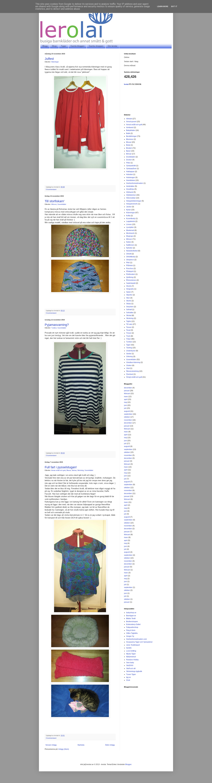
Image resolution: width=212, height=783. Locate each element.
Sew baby (130, 663)
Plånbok (129, 265)
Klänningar (55, 62)
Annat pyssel (131, 122)
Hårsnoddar (131, 198)
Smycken (129, 307)
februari (127, 394)
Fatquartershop (132, 627)
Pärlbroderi (130, 274)
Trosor (128, 333)
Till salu (129, 324)
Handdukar (130, 180)
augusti (127, 411)
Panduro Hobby (132, 660)
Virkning (129, 356)
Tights (128, 321)
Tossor (128, 327)
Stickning (80, 470)
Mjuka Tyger (131, 654)
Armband (129, 127)
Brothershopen (132, 622)
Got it (174, 6)
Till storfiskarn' (54, 201)
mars (126, 397)
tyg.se (128, 677)
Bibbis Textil (131, 618)
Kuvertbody (130, 218)
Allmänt (129, 119)
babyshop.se (131, 613)
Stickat (74, 470)
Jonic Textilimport (133, 645)
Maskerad (130, 230)
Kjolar (128, 210)
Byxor (128, 151)
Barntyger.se (131, 616)
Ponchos (129, 268)
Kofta (128, 216)
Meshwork (130, 233)
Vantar (128, 354)
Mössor (54, 204)
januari (127, 391)
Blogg (45, 46)
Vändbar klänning (133, 362)
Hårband (129, 192)
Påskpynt (129, 271)
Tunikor (54, 328)
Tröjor (128, 339)
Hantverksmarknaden (134, 183)
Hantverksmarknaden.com (136, 639)
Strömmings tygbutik (134, 671)
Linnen (129, 224)
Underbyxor (130, 351)
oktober (127, 417)
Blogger (128, 764)
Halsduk (129, 174)
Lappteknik (130, 221)
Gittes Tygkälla (132, 633)
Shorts (128, 286)
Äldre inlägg (110, 745)
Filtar (128, 163)
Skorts (128, 301)
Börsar (128, 154)
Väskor (129, 365)
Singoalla (130, 289)
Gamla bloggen (78, 46)
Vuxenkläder (61, 204)
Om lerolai (112, 46)
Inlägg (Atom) (63, 749)
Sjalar (128, 292)
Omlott (128, 254)
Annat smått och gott (58, 470)
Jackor (128, 207)
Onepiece (130, 260)
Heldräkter (130, 186)
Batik (128, 133)
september (128, 414)
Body (128, 145)
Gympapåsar (131, 169)
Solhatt (129, 310)
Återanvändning (132, 371)
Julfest (49, 58)
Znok (128, 680)
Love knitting (131, 651)
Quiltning (129, 277)
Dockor (129, 160)
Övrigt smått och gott (134, 377)
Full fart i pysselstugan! (61, 467)
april (125, 399)
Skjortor (129, 295)
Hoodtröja (130, 189)
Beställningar (131, 136)
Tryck (128, 336)
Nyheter (129, 248)
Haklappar (130, 172)
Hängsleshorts (132, 204)
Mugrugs (129, 236)
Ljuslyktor (130, 227)
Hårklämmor (131, 195)
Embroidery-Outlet (133, 624)
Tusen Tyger (131, 674)
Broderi (129, 148)
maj (125, 402)
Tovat (128, 330)
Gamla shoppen (96, 46)
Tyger (63, 46)
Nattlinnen (130, 245)
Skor (128, 298)
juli (125, 408)
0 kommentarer (51, 189)
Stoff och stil (131, 668)
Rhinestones (131, 280)
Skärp (128, 304)
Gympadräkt (131, 166)
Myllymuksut (131, 657)
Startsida (80, 745)
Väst (128, 368)
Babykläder (130, 130)
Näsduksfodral (132, 251)
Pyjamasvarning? (57, 325)
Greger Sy (130, 636)
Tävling (129, 348)
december (128, 388)
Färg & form (130, 630)
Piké (128, 263)
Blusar (68, 470)
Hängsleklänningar (133, 201)
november (128, 420)
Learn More (162, 6)
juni (125, 405)
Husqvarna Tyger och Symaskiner (139, 642)
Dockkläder (130, 157)
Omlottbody (130, 257)
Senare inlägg (51, 745)
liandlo (129, 648)
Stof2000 (129, 665)
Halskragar (130, 177)
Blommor (129, 139)
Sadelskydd (130, 283)
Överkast (129, 374)
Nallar (128, 242)
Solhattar (129, 313)
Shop (54, 46)
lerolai (126, 84)
